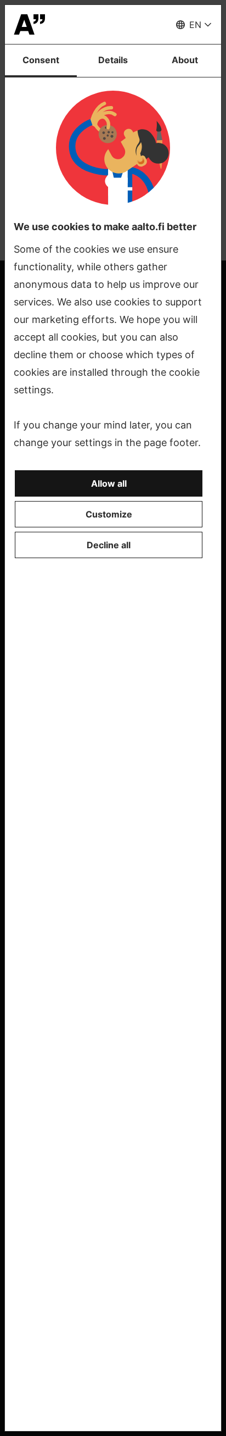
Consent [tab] (40, 59)
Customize (109, 514)
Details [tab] (113, 59)
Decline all (109, 544)
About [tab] (185, 59)
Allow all (109, 483)
